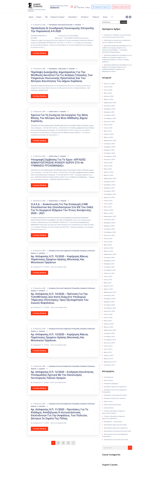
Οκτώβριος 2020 (109, 305)
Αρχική (31, 17)
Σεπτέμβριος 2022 (110, 232)
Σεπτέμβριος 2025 (110, 118)
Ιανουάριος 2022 (109, 257)
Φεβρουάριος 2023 (110, 216)
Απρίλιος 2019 (109, 355)
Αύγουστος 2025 (109, 121)
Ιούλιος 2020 (108, 314)
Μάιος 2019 (108, 352)
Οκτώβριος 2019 (109, 336)
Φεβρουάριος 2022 (110, 254)
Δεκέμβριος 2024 (109, 147)
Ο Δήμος (38, 17)
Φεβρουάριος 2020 (110, 330)
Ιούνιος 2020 (108, 317)
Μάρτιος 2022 (108, 251)
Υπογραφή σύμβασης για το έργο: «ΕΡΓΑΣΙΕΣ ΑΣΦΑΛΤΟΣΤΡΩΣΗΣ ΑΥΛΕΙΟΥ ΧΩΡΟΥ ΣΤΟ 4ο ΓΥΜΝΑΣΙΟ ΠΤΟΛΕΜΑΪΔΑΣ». (58, 162)
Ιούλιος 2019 (108, 346)
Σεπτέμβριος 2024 (110, 156)
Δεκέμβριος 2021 (109, 260)
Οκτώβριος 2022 (109, 229)
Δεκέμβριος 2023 (109, 185)
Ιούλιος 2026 (108, 87)
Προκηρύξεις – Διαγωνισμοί (113, 421)
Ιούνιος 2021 (108, 279)
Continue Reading (39, 53)
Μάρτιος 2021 (108, 289)
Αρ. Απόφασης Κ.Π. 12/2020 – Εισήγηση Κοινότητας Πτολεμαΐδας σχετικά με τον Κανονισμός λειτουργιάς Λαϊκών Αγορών (62, 375)
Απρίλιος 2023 (109, 210)
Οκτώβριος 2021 (109, 267)
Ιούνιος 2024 (108, 166)
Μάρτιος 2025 (108, 137)
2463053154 (54, 8)
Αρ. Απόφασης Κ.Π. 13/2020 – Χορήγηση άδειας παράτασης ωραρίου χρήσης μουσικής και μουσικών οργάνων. (59, 337)
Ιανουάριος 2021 (109, 295)
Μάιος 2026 (108, 93)
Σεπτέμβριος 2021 (110, 270)
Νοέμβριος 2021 (109, 264)
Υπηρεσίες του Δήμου (57, 17)
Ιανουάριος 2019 (109, 365)
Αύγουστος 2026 (109, 83)
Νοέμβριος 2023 (109, 188)
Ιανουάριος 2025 (109, 144)
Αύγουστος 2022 (109, 235)
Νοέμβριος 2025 (109, 112)
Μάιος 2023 (108, 207)
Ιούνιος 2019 (108, 349)
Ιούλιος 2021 (108, 276)
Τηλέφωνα (95, 17)
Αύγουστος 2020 (109, 311)
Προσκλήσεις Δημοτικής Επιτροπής (115, 425)
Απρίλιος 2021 (109, 286)
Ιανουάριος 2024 (109, 181)
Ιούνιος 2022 (108, 241)
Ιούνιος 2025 (108, 128)
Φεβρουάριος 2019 (110, 362)
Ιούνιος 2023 (108, 204)
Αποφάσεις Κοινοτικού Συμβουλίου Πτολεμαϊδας (64, 250)
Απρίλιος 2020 (109, 324)
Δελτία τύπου (53, 111)
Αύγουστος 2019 (109, 343)
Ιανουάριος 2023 (109, 219)
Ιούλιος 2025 (108, 125)
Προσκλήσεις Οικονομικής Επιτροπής (60, 25)
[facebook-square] (127, 17)
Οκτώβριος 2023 (109, 191)
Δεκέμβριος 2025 (109, 109)
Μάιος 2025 (108, 131)
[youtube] (130, 17)
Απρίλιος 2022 (109, 248)
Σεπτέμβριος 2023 (110, 194)
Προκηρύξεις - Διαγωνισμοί (57, 68)
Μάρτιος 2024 (108, 175)
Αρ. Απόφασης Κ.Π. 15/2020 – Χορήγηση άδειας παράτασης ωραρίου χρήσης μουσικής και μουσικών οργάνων (59, 259)
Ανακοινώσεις (53, 201)
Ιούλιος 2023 (108, 200)
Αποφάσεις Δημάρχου (111, 383)
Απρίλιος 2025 (109, 134)
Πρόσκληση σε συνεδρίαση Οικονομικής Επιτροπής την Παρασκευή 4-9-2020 (62, 29)
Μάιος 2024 (108, 169)
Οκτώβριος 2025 (109, 115)
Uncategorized (108, 377)
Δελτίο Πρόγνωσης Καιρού (112, 404)
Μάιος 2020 (108, 321)
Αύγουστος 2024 (109, 159)
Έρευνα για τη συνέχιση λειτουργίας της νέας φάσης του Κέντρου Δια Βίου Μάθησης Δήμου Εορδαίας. (59, 118)
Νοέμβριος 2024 (109, 150)
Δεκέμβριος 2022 (109, 223)
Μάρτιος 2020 (108, 327)
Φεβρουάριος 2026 (110, 102)
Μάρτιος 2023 (108, 213)
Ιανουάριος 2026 (109, 106)
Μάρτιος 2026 (108, 99)
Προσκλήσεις (72, 17)
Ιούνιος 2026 (108, 90)
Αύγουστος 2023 (109, 197)
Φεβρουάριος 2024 (110, 178)
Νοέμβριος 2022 (109, 226)
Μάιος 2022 (108, 245)
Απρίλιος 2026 (109, 96)
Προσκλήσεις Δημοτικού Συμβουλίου (116, 428)
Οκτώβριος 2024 (109, 153)
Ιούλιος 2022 (108, 238)
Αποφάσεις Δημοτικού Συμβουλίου (115, 386)
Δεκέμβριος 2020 (109, 298)
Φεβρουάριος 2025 (110, 140)
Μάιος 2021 (108, 283)
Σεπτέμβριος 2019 (110, 339)
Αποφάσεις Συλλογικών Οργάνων (115, 398)
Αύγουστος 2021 (109, 273)
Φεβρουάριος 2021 (110, 292)
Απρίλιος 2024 (109, 172)
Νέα (46, 17)
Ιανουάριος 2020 (109, 333)
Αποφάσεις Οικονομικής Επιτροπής (115, 395)
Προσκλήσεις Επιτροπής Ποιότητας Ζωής (117, 431)
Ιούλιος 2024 (108, 162)
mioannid (78, 25)
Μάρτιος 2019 (108, 358)
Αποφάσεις (84, 17)
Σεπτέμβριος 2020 (110, 308)
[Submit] (130, 448)
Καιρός (105, 17)
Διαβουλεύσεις (109, 408)
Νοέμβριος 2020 (109, 302)
